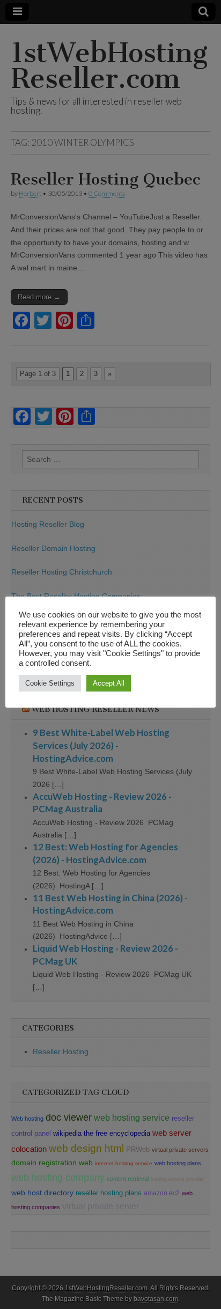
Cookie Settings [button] (50, 683)
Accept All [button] (108, 683)
